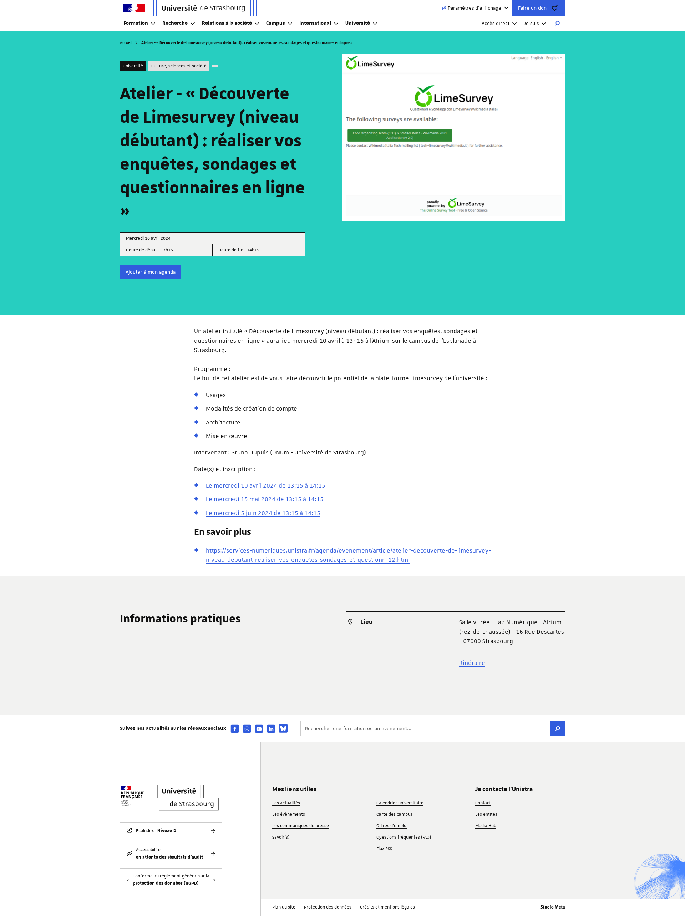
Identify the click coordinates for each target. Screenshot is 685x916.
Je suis (531, 23)
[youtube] (259, 728)
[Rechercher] (557, 23)
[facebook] (234, 728)
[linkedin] (271, 728)
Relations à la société (227, 23)
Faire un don (532, 8)
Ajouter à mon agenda (151, 272)
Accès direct (495, 23)
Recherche (175, 23)
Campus (275, 23)
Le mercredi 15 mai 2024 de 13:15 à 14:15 (265, 499)
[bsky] (283, 728)
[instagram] (247, 728)
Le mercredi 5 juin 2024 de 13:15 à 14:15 (263, 513)
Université (357, 23)
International (315, 23)
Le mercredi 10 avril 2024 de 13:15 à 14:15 (265, 485)
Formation (135, 23)
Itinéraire (472, 663)
